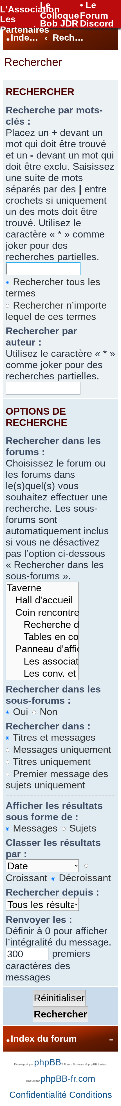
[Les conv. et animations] (42, 674)
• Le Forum (94, 10)
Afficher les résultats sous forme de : (54, 811)
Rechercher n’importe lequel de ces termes (56, 311)
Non (47, 711)
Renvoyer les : (39, 919)
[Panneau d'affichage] (42, 649)
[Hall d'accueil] (42, 600)
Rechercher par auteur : (41, 336)
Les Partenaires (24, 24)
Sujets (81, 828)
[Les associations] (42, 662)
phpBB (47, 1062)
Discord (97, 23)
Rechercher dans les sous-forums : (53, 694)
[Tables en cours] (42, 637)
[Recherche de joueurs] (42, 625)
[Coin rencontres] (42, 613)
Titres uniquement (50, 761)
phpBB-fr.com (68, 1079)
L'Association (30, 9)
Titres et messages (53, 737)
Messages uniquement (60, 749)
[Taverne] (42, 588)
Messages (34, 828)
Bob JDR (59, 23)
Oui (19, 711)
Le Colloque (59, 10)
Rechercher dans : (48, 725)
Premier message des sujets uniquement (57, 779)
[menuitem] (38, 1095)
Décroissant (83, 877)
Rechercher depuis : (52, 892)
